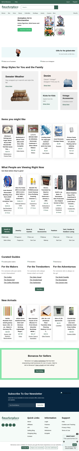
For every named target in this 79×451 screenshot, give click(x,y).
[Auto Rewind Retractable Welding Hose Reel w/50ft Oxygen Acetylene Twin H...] (8, 194)
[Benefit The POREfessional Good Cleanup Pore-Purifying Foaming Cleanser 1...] (33, 194)
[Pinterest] (10, 425)
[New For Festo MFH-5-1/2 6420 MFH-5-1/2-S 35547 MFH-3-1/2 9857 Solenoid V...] (20, 194)
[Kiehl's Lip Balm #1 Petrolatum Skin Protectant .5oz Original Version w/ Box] (59, 194)
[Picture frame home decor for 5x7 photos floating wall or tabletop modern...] (71, 141)
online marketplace (40, 361)
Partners (47, 424)
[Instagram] (14, 425)
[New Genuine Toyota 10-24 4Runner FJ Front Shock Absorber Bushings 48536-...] (33, 322)
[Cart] (75, 7)
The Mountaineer (61, 280)
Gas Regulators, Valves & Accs (7, 209)
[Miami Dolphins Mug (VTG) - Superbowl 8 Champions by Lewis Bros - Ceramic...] (71, 194)
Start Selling (39, 371)
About (29, 421)
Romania (58, 146)
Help (16, 2)
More (54, 13)
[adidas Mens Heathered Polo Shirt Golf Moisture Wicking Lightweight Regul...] (20, 322)
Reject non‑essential (37, 447)
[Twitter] (6, 425)
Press (46, 427)
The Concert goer (61, 282)
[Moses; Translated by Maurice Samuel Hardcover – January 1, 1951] (46, 194)
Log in (68, 2)
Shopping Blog (31, 433)
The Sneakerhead (36, 280)
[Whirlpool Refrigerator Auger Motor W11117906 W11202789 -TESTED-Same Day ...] (8, 141)
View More (39, 289)
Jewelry (42, 13)
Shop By (75, 13)
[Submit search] (56, 7)
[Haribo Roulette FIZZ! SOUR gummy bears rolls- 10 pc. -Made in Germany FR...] (8, 322)
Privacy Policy (66, 427)
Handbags (35, 13)
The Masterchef (9, 280)
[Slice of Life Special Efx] (59, 322)
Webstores (48, 430)
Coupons (49, 13)
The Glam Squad (35, 277)
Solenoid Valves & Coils (20, 204)
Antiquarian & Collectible (46, 206)
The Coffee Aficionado (11, 282)
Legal (46, 421)
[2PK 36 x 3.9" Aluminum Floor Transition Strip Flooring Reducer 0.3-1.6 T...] (46, 322)
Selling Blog (31, 430)
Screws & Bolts (71, 334)
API (28, 427)
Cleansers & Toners (33, 204)
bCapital (47, 433)
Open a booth (39, 365)
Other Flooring (46, 336)
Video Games (20, 151)
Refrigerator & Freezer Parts (7, 155)
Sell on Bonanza (6, 2)
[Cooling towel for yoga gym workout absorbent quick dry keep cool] (46, 141)
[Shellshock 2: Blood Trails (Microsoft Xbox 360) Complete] (20, 141)
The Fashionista (35, 282)
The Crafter (8, 277)
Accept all (25, 447)
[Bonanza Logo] (10, 7)
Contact (29, 436)
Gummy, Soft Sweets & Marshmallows (7, 336)
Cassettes (58, 325)
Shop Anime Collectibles (25, 29)
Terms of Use (66, 430)
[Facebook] (3, 425)
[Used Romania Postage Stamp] (59, 141)
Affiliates (30, 424)
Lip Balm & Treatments (59, 209)
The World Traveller (62, 277)
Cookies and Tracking (68, 424)
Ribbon (33, 152)
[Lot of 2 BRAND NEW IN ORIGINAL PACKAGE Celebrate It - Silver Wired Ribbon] (33, 141)
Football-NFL (71, 208)
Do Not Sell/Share (51, 447)
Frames (71, 153)
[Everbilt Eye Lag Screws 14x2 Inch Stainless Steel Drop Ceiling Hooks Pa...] (71, 322)
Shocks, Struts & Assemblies (33, 337)
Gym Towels (46, 153)
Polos (20, 336)
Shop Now (8, 86)
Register (75, 2)
